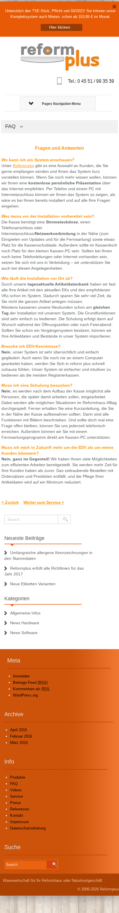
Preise (15, 803)
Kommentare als (31, 689)
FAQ (14, 783)
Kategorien (16, 598)
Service (16, 796)
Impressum (19, 822)
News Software (24, 632)
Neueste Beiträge (24, 538)
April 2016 (18, 730)
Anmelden (21, 676)
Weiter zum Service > (43, 502)
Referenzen (23, 165)
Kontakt (16, 815)
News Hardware (24, 623)
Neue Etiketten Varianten (32, 583)
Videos (16, 790)
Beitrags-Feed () (30, 682)
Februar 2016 (21, 736)
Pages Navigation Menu (61, 104)
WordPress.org (25, 695)
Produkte (17, 777)
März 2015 (19, 742)
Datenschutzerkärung (28, 828)
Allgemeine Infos (25, 613)
